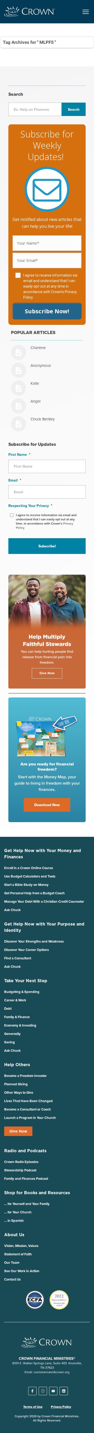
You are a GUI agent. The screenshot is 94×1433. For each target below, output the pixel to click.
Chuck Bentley (43, 419)
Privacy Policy (61, 1407)
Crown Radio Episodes (21, 1162)
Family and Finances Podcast (26, 1178)
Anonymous (41, 365)
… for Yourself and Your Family (27, 1204)
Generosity (12, 1034)
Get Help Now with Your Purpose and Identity (44, 927)
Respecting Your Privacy (30, 505)
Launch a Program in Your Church (30, 1117)
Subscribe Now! (47, 311)
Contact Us (12, 1279)
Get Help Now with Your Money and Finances (42, 854)
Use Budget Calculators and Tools (29, 876)
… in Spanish (14, 1220)
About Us (14, 1235)
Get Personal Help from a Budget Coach (34, 893)
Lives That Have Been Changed (28, 1101)
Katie (35, 383)
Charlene (38, 347)
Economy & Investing (20, 1025)
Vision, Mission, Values (21, 1246)
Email (14, 480)
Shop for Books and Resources (37, 1193)
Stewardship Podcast (20, 1170)
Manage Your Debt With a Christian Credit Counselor (44, 901)
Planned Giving (16, 1084)
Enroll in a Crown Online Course (28, 868)
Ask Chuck (12, 910)
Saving (9, 1042)
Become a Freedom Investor (25, 1076)
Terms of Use (33, 1407)
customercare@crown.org (51, 1372)
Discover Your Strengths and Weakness (34, 941)
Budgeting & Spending (21, 992)
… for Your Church (18, 1212)
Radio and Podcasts (25, 1151)
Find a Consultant (17, 958)
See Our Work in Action (21, 1271)
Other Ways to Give (18, 1092)
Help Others (17, 1064)
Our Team (11, 1262)
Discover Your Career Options (26, 950)
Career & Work (15, 1000)
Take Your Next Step (25, 980)
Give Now (18, 1131)
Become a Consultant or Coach (27, 1109)
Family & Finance (17, 1017)
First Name (19, 454)
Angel (35, 401)
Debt (7, 1008)
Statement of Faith (18, 1254)
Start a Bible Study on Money (26, 884)
